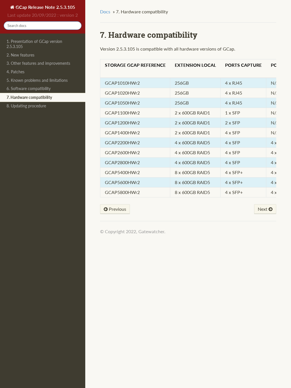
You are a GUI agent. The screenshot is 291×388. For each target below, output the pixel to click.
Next (263, 209)
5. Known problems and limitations (37, 80)
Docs (105, 11)
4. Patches (15, 71)
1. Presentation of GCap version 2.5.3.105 (34, 44)
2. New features (20, 55)
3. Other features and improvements (38, 63)
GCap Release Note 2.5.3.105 (44, 7)
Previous (117, 209)
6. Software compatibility (29, 88)
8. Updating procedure (26, 105)
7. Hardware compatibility (29, 97)
